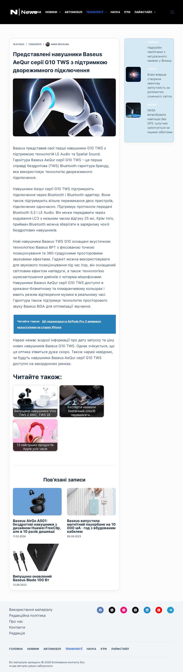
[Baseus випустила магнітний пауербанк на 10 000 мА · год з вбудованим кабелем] (91, 501)
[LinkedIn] (147, 610)
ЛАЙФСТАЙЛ (143, 12)
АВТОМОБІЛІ (73, 12)
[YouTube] (158, 610)
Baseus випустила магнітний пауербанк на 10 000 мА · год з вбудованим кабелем (91, 526)
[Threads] (135, 610)
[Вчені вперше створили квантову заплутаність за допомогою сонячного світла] (133, 74)
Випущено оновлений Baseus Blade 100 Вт (32, 578)
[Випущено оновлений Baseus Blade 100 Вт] (37, 557)
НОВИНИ (51, 12)
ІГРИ (127, 12)
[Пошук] (172, 12)
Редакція (17, 633)
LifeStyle (153, 42)
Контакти (17, 627)
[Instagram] (123, 610)
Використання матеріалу (31, 609)
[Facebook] (100, 610)
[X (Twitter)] (112, 610)
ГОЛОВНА (34, 12)
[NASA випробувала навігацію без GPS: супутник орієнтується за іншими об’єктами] (133, 110)
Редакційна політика (27, 615)
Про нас (16, 621)
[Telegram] (170, 610)
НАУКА (115, 12)
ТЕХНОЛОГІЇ (94, 12)
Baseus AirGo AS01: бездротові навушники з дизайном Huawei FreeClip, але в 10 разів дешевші (37, 526)
